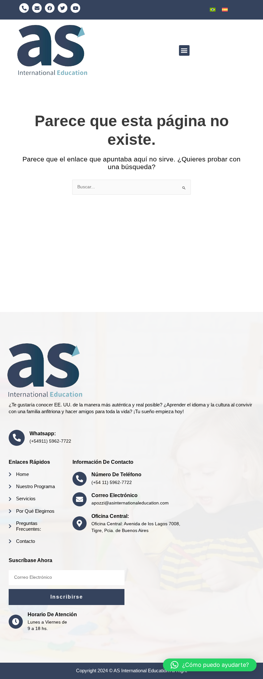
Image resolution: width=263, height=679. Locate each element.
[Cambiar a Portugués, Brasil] (213, 10)
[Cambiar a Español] (225, 10)
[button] (184, 50)
